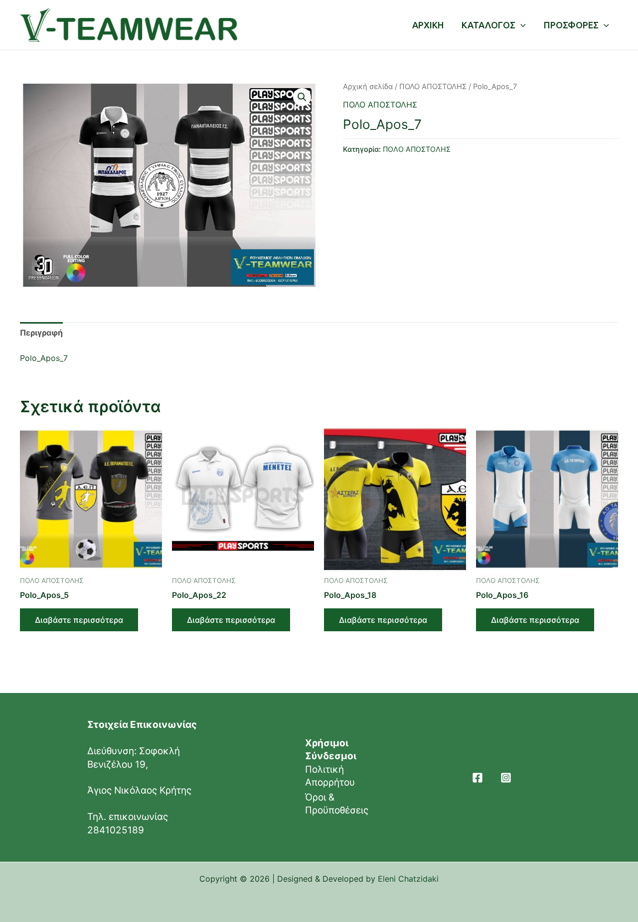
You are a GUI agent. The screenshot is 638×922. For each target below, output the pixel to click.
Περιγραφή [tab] (41, 333)
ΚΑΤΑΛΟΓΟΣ (488, 25)
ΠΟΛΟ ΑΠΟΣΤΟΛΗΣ (433, 86)
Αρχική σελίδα (368, 86)
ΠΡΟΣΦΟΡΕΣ (571, 25)
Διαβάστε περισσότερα (79, 620)
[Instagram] (506, 778)
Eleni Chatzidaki (408, 879)
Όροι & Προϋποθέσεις (336, 804)
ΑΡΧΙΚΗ (428, 25)
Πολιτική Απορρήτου (330, 776)
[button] (302, 97)
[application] (520, 25)
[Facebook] (477, 778)
